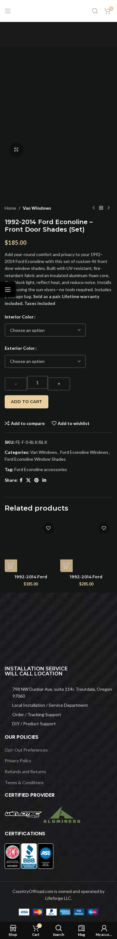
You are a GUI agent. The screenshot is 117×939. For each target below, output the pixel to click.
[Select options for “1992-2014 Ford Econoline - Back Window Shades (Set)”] (11, 565)
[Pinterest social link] (36, 480)
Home (10, 208)
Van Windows (37, 208)
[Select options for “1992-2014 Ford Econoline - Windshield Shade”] (66, 565)
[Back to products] (101, 208)
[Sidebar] (8, 289)
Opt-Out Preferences (26, 750)
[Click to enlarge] (16, 150)
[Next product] (108, 208)
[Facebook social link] (21, 480)
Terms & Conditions (24, 782)
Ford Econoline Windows (84, 452)
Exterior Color (20, 348)
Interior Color (19, 316)
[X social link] (28, 480)
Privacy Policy (18, 760)
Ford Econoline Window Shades (35, 459)
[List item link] (58, 693)
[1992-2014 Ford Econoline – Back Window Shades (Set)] (31, 546)
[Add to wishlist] (48, 528)
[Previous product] (93, 208)
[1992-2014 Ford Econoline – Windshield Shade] (86, 546)
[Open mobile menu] (8, 11)
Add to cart (26, 401)
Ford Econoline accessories (40, 469)
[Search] (95, 11)
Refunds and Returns (25, 771)
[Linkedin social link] (44, 480)
